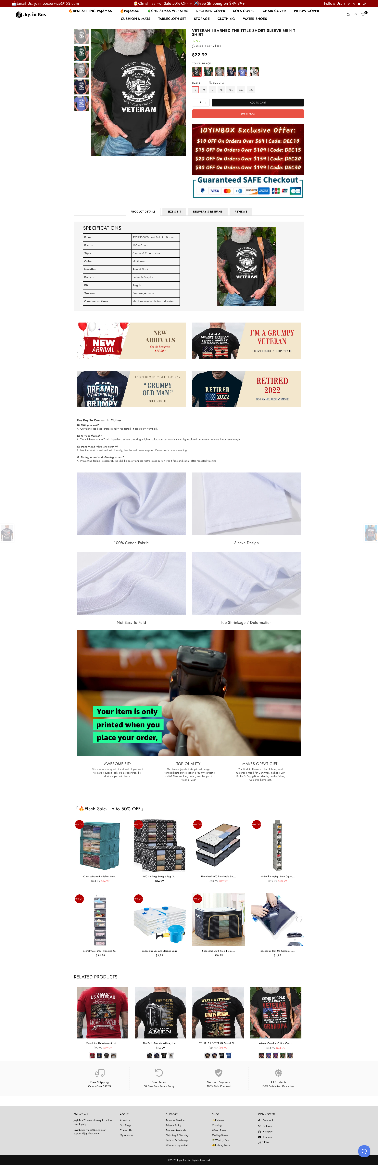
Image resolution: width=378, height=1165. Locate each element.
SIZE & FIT (174, 212)
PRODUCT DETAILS (143, 212)
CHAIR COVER (274, 10)
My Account (126, 1135)
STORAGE (202, 18)
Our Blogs (125, 1125)
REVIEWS (241, 212)
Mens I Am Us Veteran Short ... (102, 1043)
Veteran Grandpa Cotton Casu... (276, 1043)
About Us (125, 1120)
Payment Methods (176, 1130)
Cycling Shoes (220, 1135)
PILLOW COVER (306, 10)
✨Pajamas (218, 1120)
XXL (231, 90)
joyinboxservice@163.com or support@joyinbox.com (90, 1131)
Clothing (216, 1125)
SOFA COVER (244, 10)
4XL (251, 90)
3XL (241, 90)
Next (182, 92)
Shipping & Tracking (177, 1135)
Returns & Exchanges (177, 1140)
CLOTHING (226, 18)
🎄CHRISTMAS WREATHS (167, 10)
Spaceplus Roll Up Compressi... (277, 951)
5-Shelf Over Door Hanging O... (100, 951)
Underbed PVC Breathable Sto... (218, 876)
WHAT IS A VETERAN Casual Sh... (218, 1043)
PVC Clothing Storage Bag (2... (160, 876)
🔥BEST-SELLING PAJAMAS (90, 10)
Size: (209, 83)
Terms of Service (175, 1120)
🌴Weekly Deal (221, 1140)
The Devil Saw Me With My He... (160, 1043)
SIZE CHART (219, 83)
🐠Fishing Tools (221, 1145)
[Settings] (355, 15)
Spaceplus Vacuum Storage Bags (159, 951)
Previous (94, 92)
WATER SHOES (255, 18)
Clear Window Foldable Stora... (100, 876)
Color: (201, 63)
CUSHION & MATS (135, 18)
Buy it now (248, 114)
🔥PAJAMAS (129, 10)
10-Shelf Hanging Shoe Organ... (277, 876)
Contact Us (126, 1130)
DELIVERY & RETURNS (207, 212)
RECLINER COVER (210, 10)
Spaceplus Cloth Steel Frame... (218, 951)
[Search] (348, 15)
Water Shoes (219, 1130)
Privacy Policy (173, 1125)
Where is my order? (177, 1145)
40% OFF (79, 824)
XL (221, 90)
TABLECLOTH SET (172, 18)
